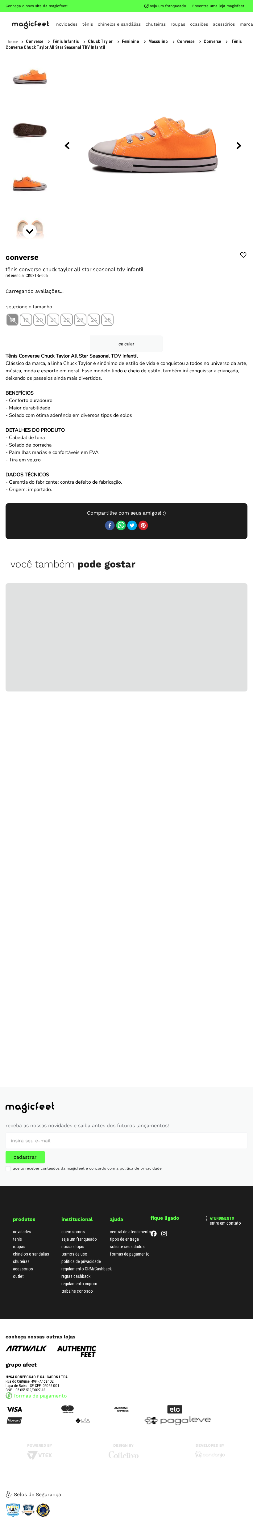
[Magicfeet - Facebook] (154, 1230)
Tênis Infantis (39, 5)
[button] (12, 313)
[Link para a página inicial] (12, 5)
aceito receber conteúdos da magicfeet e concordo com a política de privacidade (87, 1163)
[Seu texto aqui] (210, 1452)
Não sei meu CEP (226, 335)
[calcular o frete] (219, 353)
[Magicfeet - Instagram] (164, 1230)
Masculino (71, 5)
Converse (98, 5)
